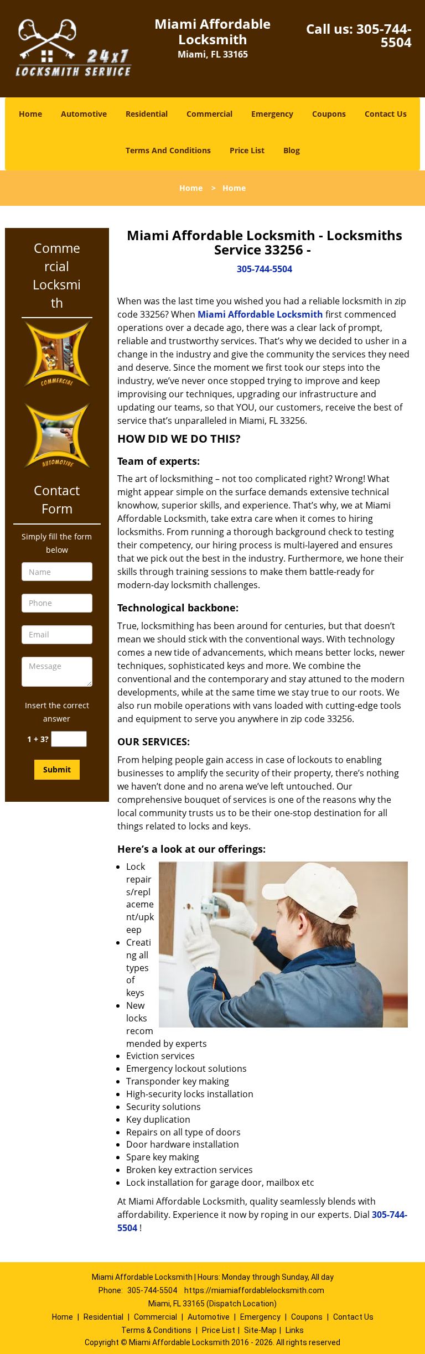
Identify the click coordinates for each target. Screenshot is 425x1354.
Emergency (272, 113)
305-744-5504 (384, 35)
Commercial (209, 113)
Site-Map (260, 1330)
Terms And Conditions (168, 150)
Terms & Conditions (156, 1330)
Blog (291, 150)
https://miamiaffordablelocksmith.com (254, 1290)
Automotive (84, 113)
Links (295, 1330)
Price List (247, 150)
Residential (147, 113)
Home (30, 113)
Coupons (329, 113)
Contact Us (386, 113)
